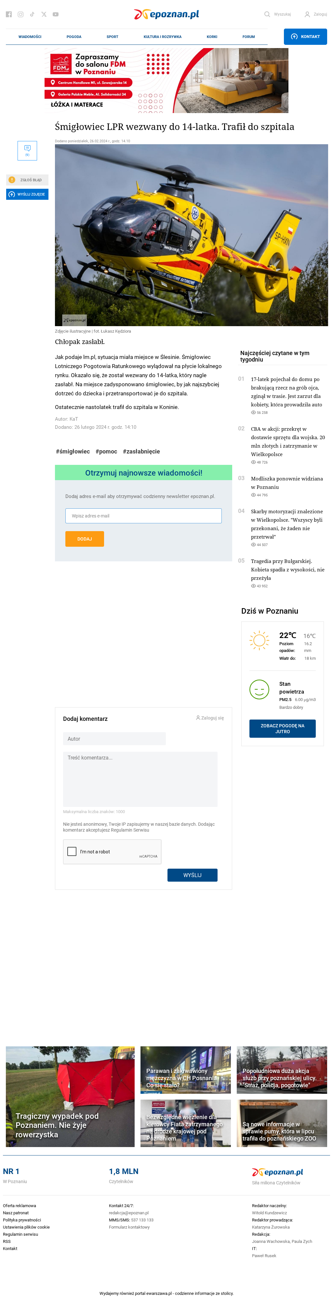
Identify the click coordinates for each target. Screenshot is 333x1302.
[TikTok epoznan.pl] (32, 14)
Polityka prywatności (22, 1219)
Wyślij (192, 875)
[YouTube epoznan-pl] (56, 14)
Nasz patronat (16, 1212)
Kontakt (310, 36)
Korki (212, 37)
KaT (74, 419)
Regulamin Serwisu (130, 830)
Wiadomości (30, 37)
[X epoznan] (44, 14)
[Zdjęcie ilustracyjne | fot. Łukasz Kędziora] (143, 235)
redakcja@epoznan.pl (129, 1212)
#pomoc (106, 451)
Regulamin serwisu (20, 1234)
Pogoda (74, 37)
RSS (7, 1241)
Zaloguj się (212, 718)
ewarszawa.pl (159, 1293)
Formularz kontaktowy (129, 1227)
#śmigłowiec (73, 451)
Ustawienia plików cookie (26, 1227)
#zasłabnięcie (141, 451)
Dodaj (84, 539)
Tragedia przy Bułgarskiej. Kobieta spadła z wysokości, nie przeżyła (288, 569)
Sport (112, 37)
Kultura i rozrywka (162, 37)
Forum (249, 37)
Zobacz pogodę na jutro (282, 728)
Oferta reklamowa (19, 1205)
